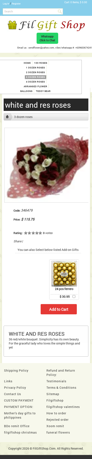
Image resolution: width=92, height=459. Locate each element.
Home (27, 63)
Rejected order (57, 420)
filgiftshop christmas (20, 432)
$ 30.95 (65, 296)
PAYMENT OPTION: (18, 407)
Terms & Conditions (61, 387)
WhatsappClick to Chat (47, 38)
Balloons (26, 91)
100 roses (40, 63)
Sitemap (52, 394)
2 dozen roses (35, 72)
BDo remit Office (17, 426)
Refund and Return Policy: (60, 372)
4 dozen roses (35, 81)
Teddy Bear (43, 91)
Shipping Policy (16, 370)
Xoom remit (55, 426)
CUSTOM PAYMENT (19, 400)
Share (17, 241)
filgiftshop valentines (63, 407)
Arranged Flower (35, 86)
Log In (6, 3)
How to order (56, 413)
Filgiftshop (55, 400)
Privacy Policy (15, 387)
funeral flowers (58, 432)
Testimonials (56, 381)
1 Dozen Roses (35, 67)
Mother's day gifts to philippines (20, 415)
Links (8, 381)
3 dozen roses (35, 77)
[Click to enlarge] (64, 274)
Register (16, 3)
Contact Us (12, 394)
